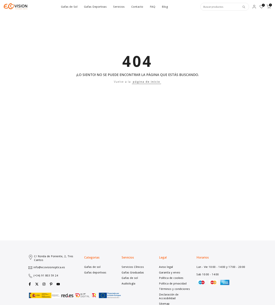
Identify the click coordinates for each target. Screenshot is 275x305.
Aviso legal (166, 267)
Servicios (119, 6)
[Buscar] (243, 6)
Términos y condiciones (174, 289)
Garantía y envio (169, 272)
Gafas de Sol (69, 6)
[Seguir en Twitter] (37, 284)
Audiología (128, 283)
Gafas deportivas (95, 272)
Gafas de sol (92, 267)
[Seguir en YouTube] (58, 284)
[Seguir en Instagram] (44, 284)
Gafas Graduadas (133, 272)
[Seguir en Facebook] (29, 284)
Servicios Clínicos (133, 267)
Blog (165, 6)
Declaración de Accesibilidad (168, 296)
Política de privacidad (173, 283)
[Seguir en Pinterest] (51, 284)
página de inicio (146, 81)
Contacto (137, 6)
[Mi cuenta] (254, 6)
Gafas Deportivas (95, 6)
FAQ (152, 6)
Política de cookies (171, 278)
